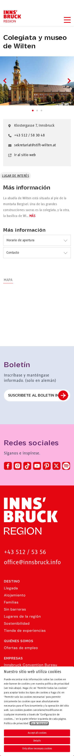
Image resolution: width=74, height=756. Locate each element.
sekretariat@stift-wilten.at (35, 145)
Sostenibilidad (17, 623)
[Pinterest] (47, 466)
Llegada (11, 588)
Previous (5, 80)
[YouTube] (37, 466)
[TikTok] (27, 466)
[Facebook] (8, 466)
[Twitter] (56, 466)
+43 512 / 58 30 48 (29, 135)
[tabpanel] (37, 80)
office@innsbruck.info (32, 562)
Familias (11, 602)
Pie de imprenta (39, 723)
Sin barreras (15, 609)
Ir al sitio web (25, 155)
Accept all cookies (37, 732)
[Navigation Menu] (67, 20)
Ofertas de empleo (21, 647)
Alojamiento (15, 595)
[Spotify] (66, 466)
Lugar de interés (15, 176)
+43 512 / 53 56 (25, 552)
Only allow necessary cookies (37, 748)
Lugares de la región (22, 616)
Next (68, 80)
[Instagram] (18, 466)
